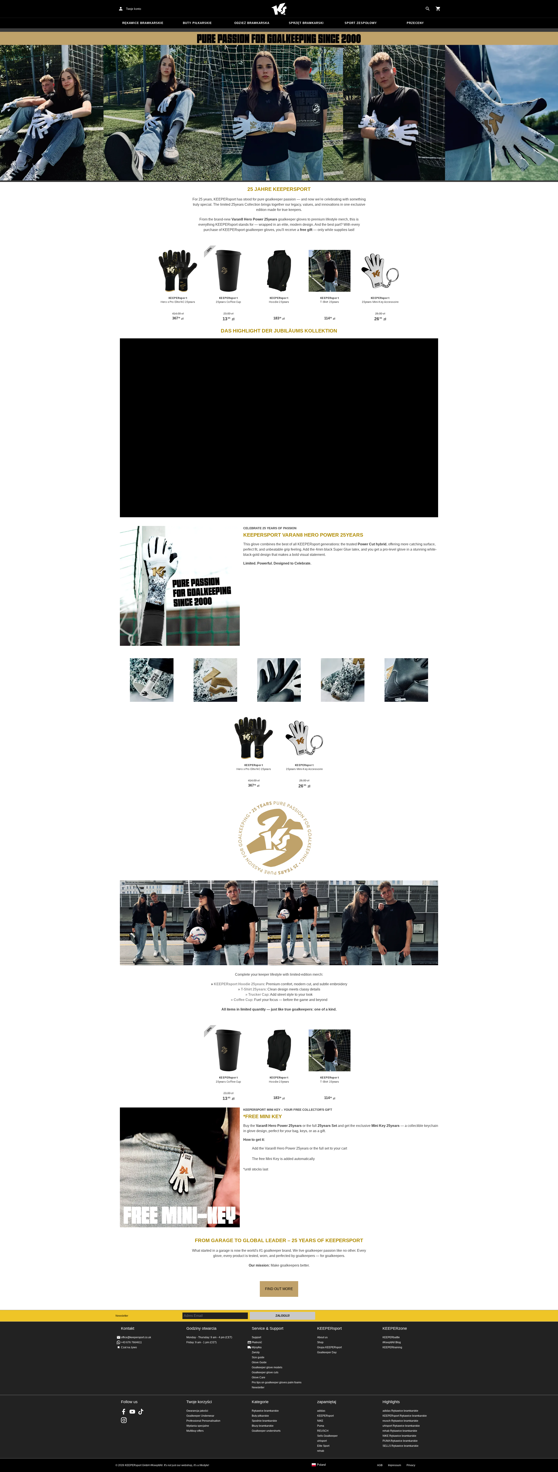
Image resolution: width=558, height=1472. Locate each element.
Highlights (391, 1402)
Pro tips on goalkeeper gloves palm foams (276, 1382)
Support (256, 1337)
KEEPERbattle (391, 1337)
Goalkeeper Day (327, 1352)
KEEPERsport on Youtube (132, 1411)
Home (279, 9)
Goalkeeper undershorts (266, 1430)
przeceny (415, 23)
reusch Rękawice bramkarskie (400, 1420)
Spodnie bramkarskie (264, 1420)
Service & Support (267, 1328)
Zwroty (256, 1352)
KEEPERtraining (392, 1347)
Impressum (394, 1465)
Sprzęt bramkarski (306, 23)
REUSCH (322, 1430)
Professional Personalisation (203, 1420)
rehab (320, 1450)
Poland (321, 1464)
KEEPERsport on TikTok (141, 1411)
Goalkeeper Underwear (200, 1415)
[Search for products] (427, 8)
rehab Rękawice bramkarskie (400, 1430)
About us (322, 1337)
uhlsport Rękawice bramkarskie (401, 1425)
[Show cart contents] (438, 8)
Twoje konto (133, 8)
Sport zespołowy (361, 23)
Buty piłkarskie (197, 23)
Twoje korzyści (199, 1402)
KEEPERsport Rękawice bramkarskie (405, 1415)
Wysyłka (257, 1347)
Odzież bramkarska (251, 23)
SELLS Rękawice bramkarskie (400, 1445)
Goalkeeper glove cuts (265, 1372)
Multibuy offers (195, 1430)
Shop (320, 1342)
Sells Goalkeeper (327, 1435)
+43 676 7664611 (131, 1342)
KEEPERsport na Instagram (124, 1420)
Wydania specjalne (197, 1425)
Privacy (411, 1465)
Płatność (257, 1342)
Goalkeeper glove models (267, 1367)
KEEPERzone (395, 1328)
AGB (380, 1465)
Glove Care (258, 1377)
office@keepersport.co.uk (136, 1337)
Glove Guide (259, 1362)
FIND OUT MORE (279, 1289)
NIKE (320, 1420)
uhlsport (322, 1440)
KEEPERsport (329, 1328)
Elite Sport (323, 1445)
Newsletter (122, 1315)
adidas (321, 1410)
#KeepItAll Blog (392, 1342)
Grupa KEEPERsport (329, 1347)
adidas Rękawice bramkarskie (400, 1410)
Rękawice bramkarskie (142, 23)
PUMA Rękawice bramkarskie (400, 1440)
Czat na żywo (129, 1347)
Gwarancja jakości (197, 1410)
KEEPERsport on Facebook (124, 1411)
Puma (320, 1425)
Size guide (258, 1357)
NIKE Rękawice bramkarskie (399, 1435)
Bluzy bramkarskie (263, 1425)
